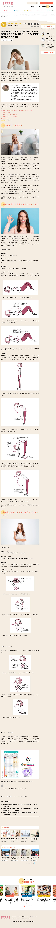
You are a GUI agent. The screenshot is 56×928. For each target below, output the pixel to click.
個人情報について (33, 916)
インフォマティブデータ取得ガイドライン (21, 919)
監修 (33, 921)
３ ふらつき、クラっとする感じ (9, 114)
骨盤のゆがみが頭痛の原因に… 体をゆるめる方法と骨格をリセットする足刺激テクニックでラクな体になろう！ (20, 809)
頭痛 (11, 40)
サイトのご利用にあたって (23, 916)
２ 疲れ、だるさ (5, 112)
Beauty (39, 10)
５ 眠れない (4, 118)
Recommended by (30, 863)
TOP (2, 14)
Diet (5, 10)
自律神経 (4, 40)
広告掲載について (15, 921)
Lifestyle (50, 10)
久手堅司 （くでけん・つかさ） (22, 85)
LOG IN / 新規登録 (47, 3)
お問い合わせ (23, 921)
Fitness (16, 10)
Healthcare (28, 10)
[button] (24, 906)
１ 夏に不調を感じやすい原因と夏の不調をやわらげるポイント (17, 110)
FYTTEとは (14, 916)
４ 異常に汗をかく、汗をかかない (10, 116)
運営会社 (29, 921)
